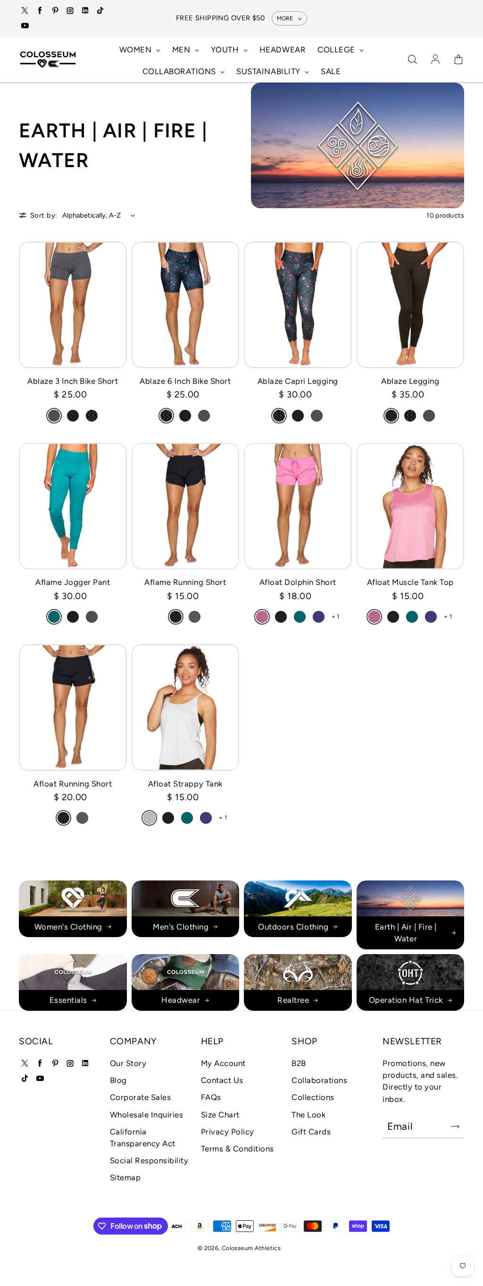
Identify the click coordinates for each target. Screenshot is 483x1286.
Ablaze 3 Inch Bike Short (72, 381)
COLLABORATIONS (180, 71)
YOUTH (226, 49)
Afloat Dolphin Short (297, 582)
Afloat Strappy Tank (185, 783)
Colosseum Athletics (251, 1248)
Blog (118, 1080)
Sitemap (125, 1177)
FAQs (211, 1097)
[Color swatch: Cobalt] (319, 617)
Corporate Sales (140, 1097)
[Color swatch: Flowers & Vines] (92, 416)
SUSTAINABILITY (269, 71)
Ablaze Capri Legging (298, 381)
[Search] (412, 60)
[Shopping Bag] (458, 60)
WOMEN (136, 49)
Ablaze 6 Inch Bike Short (185, 381)
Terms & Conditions (237, 1148)
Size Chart (220, 1114)
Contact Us (222, 1080)
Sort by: (44, 215)
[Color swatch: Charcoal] (194, 617)
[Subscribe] (455, 1126)
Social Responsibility (149, 1160)
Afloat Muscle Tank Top (410, 582)
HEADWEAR (282, 49)
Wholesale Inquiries (146, 1114)
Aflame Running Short (185, 582)
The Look (308, 1114)
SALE (331, 71)
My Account (223, 1063)
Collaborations (319, 1080)
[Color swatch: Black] (73, 416)
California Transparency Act (142, 1137)
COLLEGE (337, 49)
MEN (182, 49)
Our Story (128, 1063)
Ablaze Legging (410, 381)
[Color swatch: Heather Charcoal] (54, 416)
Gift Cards (311, 1131)
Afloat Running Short (72, 783)
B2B (298, 1063)
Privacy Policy (227, 1131)
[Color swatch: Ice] (149, 818)
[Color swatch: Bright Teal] (54, 617)
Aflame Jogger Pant (72, 582)
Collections (312, 1097)
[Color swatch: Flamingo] (262, 617)
